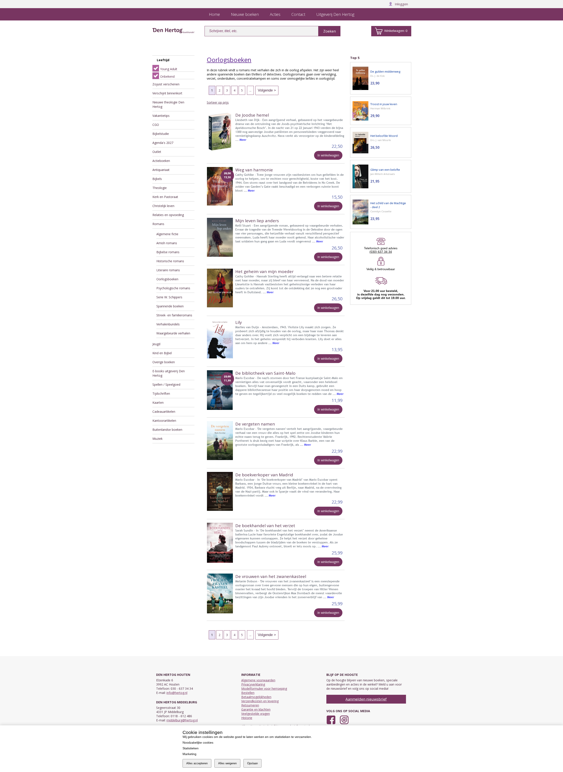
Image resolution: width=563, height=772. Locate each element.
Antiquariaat (161, 170)
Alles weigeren (227, 763)
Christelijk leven (163, 206)
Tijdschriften (161, 393)
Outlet (156, 152)
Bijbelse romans (167, 252)
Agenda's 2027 (162, 143)
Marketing (189, 754)
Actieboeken (161, 161)
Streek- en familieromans (174, 315)
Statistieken (191, 748)
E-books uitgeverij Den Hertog (168, 373)
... (250, 90)
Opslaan (252, 763)
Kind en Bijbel (162, 353)
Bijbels (157, 179)
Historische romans (170, 261)
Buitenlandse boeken (167, 429)
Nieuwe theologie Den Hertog (168, 104)
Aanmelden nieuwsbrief (366, 699)
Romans (158, 224)
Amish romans (166, 243)
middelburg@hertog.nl (182, 720)
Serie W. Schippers (169, 297)
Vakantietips (161, 116)
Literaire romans (168, 270)
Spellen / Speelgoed (166, 384)
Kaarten (158, 402)
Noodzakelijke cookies (198, 742)
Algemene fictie (167, 234)
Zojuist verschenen (165, 84)
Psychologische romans (173, 288)
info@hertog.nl (176, 693)
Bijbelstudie (160, 134)
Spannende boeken (170, 306)
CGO (155, 125)
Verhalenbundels (168, 324)
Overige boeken (163, 362)
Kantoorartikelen (164, 420)
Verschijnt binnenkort (167, 93)
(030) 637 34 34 (380, 251)
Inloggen (401, 4)
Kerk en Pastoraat (165, 197)
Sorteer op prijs (218, 102)
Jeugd (156, 344)
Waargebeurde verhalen (173, 333)
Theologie (159, 188)
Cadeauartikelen (163, 411)
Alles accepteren (197, 763)
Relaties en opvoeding (168, 215)
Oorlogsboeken (167, 279)
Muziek (157, 438)
